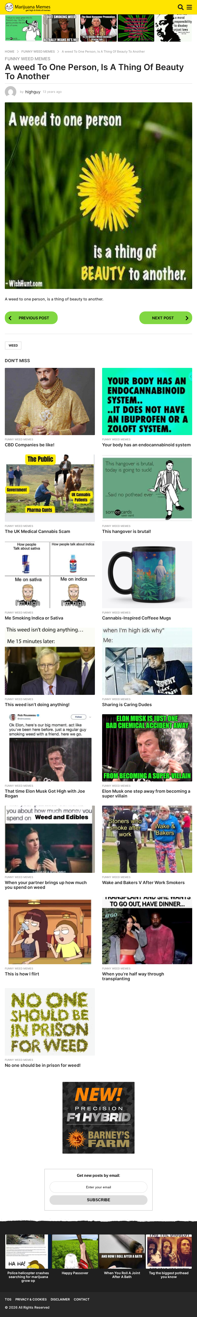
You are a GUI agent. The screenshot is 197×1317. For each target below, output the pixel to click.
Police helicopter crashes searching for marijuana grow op (28, 1277)
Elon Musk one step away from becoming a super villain (146, 793)
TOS (8, 1299)
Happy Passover (75, 1273)
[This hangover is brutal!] (147, 488)
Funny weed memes (27, 58)
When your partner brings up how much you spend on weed (46, 885)
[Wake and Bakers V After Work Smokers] (147, 839)
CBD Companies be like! (30, 444)
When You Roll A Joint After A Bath (122, 1275)
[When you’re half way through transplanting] (147, 930)
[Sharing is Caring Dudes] (147, 661)
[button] (181, 7)
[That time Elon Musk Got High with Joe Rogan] (50, 747)
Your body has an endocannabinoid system (146, 444)
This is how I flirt (22, 973)
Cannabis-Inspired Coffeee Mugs (136, 617)
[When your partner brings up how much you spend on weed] (50, 839)
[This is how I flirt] (50, 930)
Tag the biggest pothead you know (169, 1275)
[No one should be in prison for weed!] (50, 1021)
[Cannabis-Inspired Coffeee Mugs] (147, 574)
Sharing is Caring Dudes (127, 704)
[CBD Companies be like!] (50, 401)
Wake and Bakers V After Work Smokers (143, 882)
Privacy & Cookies (31, 1299)
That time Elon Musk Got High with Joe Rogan (45, 793)
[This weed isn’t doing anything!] (50, 661)
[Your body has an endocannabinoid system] (147, 401)
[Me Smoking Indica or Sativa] (50, 574)
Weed (13, 345)
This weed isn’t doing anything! (37, 704)
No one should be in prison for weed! (43, 1065)
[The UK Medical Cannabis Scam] (50, 488)
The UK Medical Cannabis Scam (37, 531)
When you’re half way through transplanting (133, 976)
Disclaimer (60, 1299)
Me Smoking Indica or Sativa (34, 617)
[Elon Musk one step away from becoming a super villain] (147, 747)
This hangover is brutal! (126, 531)
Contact (82, 1299)
